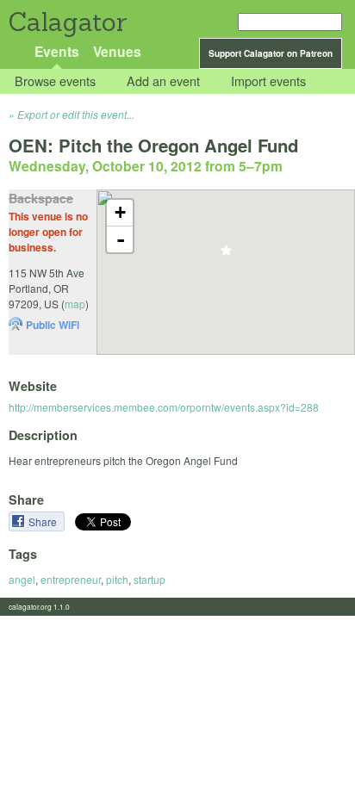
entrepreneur (70, 579)
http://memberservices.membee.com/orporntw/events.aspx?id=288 (164, 407)
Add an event (163, 81)
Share (43, 521)
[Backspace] (226, 255)
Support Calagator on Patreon (271, 53)
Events (56, 51)
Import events (268, 81)
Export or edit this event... (75, 114)
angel (22, 579)
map (75, 303)
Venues (117, 51)
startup (149, 579)
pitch (117, 579)
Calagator (67, 22)
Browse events (55, 81)
